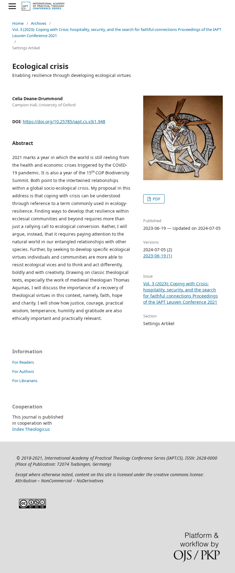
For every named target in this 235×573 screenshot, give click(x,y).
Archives (38, 23)
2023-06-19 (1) (157, 256)
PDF (156, 199)
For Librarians (24, 380)
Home (18, 23)
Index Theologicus (31, 429)
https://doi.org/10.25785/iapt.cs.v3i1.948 (64, 121)
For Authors (23, 371)
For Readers (23, 362)
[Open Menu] (12, 6)
